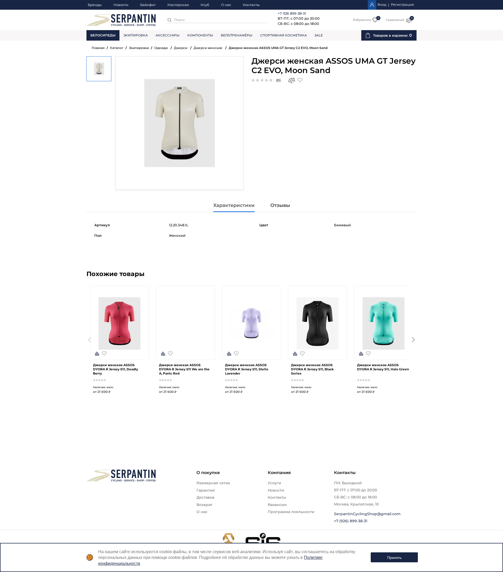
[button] (89, 348)
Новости (120, 5)
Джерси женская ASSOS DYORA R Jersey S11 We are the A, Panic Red (184, 369)
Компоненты (200, 35)
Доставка (205, 497)
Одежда (161, 48)
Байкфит (148, 5)
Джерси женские (208, 48)
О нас (226, 5)
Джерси (181, 48)
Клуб (205, 5)
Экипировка (135, 35)
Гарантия (205, 490)
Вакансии (277, 505)
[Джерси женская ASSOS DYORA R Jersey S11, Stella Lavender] (251, 349)
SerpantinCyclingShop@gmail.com (367, 514)
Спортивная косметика (283, 35)
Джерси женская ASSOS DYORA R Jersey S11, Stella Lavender (246, 369)
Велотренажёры (236, 35)
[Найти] (169, 20)
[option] (119, 347)
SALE (319, 35)
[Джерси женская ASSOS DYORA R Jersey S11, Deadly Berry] (119, 349)
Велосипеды (103, 35)
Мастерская (178, 5)
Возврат (204, 505)
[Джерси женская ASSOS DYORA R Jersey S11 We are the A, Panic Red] (185, 349)
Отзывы (280, 205)
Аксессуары (167, 35)
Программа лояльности (291, 512)
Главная (98, 48)
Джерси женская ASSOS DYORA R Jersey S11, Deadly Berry (115, 369)
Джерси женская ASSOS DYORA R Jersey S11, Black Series (312, 369)
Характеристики (234, 205)
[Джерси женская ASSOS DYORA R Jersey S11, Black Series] (317, 349)
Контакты (251, 5)
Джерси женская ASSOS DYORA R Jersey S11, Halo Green (383, 367)
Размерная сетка (213, 483)
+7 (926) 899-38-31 (350, 521)
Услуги (274, 483)
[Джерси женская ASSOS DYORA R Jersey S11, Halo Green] (383, 349)
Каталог (116, 48)
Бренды (95, 5)
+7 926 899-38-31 (292, 13)
